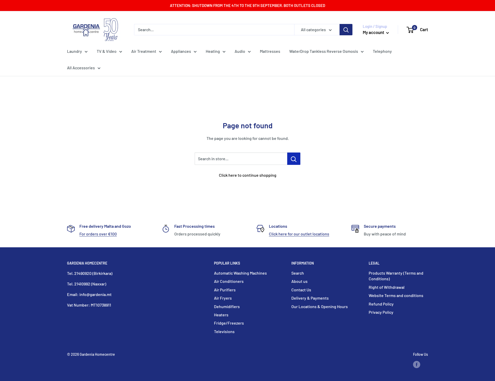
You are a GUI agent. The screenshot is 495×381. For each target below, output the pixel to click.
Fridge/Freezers (229, 322)
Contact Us (301, 289)
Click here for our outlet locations (299, 233)
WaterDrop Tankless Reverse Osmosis (323, 51)
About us (299, 281)
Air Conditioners (229, 281)
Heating (213, 51)
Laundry (74, 51)
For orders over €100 (98, 233)
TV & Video (107, 51)
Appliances (181, 51)
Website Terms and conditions (396, 295)
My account (374, 32)
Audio (240, 51)
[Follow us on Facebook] (416, 364)
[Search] (346, 29)
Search (297, 272)
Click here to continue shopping (247, 175)
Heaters (221, 314)
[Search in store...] (293, 159)
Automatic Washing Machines (240, 272)
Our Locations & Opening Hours (319, 306)
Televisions (224, 331)
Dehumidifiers (227, 306)
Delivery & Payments (310, 297)
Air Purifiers (225, 289)
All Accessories (81, 67)
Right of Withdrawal (387, 287)
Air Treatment (143, 51)
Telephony (382, 51)
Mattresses (270, 51)
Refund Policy (381, 303)
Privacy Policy (381, 312)
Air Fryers (223, 297)
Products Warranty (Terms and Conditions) (396, 275)
